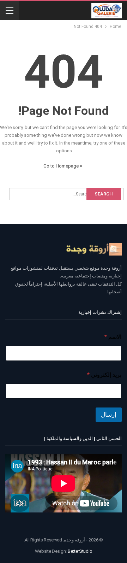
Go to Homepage (61, 166)
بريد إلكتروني (104, 374)
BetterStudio (80, 551)
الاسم (112, 337)
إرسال (108, 414)
